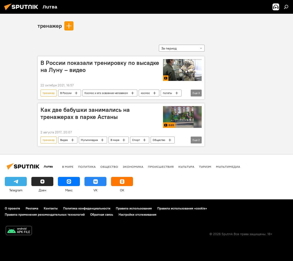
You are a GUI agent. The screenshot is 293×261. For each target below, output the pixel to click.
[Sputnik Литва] (22, 11)
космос (145, 93)
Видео (64, 140)
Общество (159, 140)
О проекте (12, 208)
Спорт (136, 140)
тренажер (50, 25)
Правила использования (134, 208)
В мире (115, 140)
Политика (87, 167)
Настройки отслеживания (137, 214)
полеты (167, 93)
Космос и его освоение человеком (106, 93)
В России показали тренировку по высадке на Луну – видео (100, 66)
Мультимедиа (89, 140)
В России (66, 93)
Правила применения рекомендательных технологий (45, 214)
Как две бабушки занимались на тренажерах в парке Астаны (85, 113)
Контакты (51, 208)
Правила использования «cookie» (182, 208)
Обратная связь (101, 214)
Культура (186, 167)
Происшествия (161, 167)
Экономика (133, 167)
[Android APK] (18, 231)
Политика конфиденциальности (86, 208)
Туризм (205, 167)
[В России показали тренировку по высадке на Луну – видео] (182, 70)
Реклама (32, 208)
